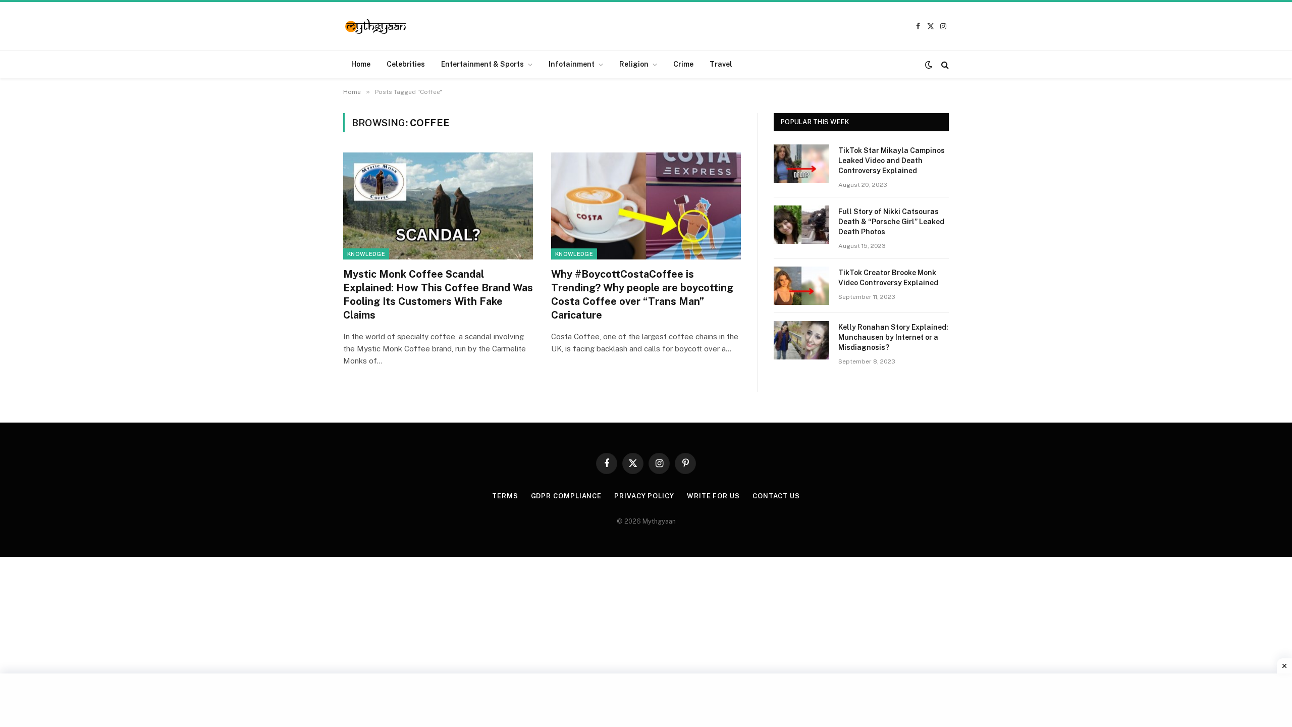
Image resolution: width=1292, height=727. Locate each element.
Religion (634, 64)
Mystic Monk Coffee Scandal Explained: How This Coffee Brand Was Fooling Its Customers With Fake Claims (438, 295)
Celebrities (406, 64)
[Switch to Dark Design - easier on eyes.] (929, 65)
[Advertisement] (646, 698)
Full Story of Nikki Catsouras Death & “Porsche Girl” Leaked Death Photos (891, 221)
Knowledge (366, 254)
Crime (683, 64)
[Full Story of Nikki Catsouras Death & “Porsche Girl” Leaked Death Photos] (801, 224)
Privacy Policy (644, 496)
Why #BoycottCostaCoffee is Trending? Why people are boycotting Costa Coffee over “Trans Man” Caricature (642, 295)
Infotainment (572, 64)
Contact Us (776, 496)
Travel (721, 64)
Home (360, 64)
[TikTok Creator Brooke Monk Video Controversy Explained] (801, 286)
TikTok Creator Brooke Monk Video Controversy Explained (888, 278)
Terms (505, 496)
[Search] (944, 64)
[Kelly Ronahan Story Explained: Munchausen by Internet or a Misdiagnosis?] (801, 340)
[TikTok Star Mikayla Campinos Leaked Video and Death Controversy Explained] (801, 163)
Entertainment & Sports (482, 64)
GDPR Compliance (566, 496)
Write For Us (713, 496)
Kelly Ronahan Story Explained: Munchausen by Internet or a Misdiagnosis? (893, 337)
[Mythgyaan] (376, 26)
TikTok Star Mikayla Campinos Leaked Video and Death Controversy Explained (891, 160)
